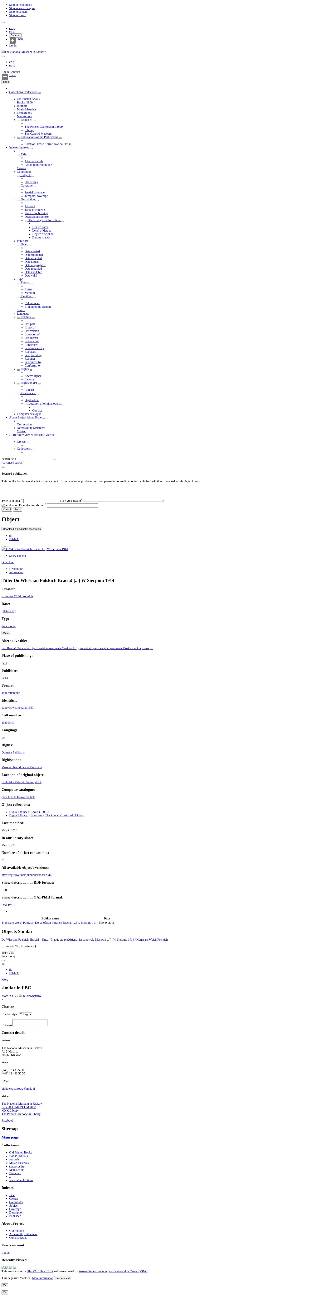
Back (6, 81)
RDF (5, 890)
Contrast (15, 35)
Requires (30, 358)
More (5, 979)
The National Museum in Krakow (22, 1103)
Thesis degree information (44, 220)
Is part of (30, 327)
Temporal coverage (36, 196)
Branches (26, 119)
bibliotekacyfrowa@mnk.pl (18, 1088)
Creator (21, 168)
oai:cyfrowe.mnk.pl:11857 (17, 707)
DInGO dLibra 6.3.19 (40, 1271)
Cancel (7, 509)
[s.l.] (4, 663)
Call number (32, 303)
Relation (26, 317)
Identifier (26, 296)
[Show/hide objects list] (39, 93)
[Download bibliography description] (3, 964)
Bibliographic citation (38, 306)
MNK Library (10, 1110)
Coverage (26, 185)
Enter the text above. (32, 505)
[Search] (54, 459)
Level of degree (41, 230)
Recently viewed (23, 434)
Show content (17, 555)
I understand (63, 1278)
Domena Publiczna (13, 752)
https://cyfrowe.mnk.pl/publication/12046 (26, 875)
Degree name (40, 227)
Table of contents (35, 209)
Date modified (33, 268)
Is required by (33, 362)
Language (23, 313)
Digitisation (32, 400)
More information (42, 1278)
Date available (33, 272)
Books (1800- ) (26, 102)
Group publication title (38, 164)
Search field (9, 458)
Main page (10, 1137)
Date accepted (33, 258)
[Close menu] (3, 56)
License (29, 379)
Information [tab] (16, 572)
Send (17, 509)
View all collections (21, 1180)
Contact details (18, 1237)
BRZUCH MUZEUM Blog (19, 1107)
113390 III (8, 722)
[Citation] (6, 546)
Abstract (30, 206)
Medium (30, 292)
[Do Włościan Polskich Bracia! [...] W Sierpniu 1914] (35, 549)
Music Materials (26, 109)
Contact (29, 389)
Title (23, 154)
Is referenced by (34, 348)
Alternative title (34, 161)
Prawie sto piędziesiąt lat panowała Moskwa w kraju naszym (116, 648)
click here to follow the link (18, 797)
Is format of (32, 341)
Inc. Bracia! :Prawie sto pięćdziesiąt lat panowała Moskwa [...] (39, 648)
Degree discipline (42, 234)
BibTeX (14, 539)
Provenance (28, 393)
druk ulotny (9, 626)
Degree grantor (41, 237)
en (11, 28)
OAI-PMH (8, 904)
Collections (16, 92)
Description (28, 199)
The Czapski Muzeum (38, 133)
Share (20, 39)
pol (3, 737)
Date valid (31, 275)
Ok (4, 1285)
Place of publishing (36, 213)
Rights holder (29, 382)
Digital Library (18, 811)
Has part (30, 324)
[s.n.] (5, 677)
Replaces (30, 351)
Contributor (24, 171)
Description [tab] (16, 568)
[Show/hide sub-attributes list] (18, 155)
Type (20, 279)
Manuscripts (24, 116)
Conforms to (32, 365)
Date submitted (34, 254)
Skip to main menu (20, 4)
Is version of (32, 334)
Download (8, 562)
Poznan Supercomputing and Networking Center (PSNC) (113, 1271)
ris (10, 535)
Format (25, 282)
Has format (31, 337)
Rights (24, 369)
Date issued (32, 261)
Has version (32, 331)
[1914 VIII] (9, 611)
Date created (32, 251)
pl (14, 28)
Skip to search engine (22, 8)
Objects (22, 441)
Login (13, 45)
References (31, 344)
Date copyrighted (35, 265)
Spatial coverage (35, 192)
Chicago (7, 1025)
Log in (6, 1252)
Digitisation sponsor (37, 216)
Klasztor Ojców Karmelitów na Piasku (48, 144)
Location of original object (44, 403)
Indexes (14, 147)
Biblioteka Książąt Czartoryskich (22, 782)
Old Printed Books (28, 99)
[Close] (3, 467)
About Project (18, 417)
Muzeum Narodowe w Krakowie (22, 767)
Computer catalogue (29, 414)
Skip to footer (17, 15)
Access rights (33, 376)
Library (29, 130)
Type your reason (71, 500)
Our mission (24, 424)
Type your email (12, 500)
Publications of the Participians (39, 137)
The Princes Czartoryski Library (44, 126)
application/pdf (11, 692)
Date (23, 244)
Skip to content (18, 11)
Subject (25, 175)
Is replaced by (33, 355)
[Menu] (3, 22)
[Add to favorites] (3, 546)
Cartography (24, 112)
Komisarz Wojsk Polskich (17, 596)
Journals (22, 106)
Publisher (22, 241)
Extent (28, 289)
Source (21, 310)
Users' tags (31, 182)
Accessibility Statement (31, 427)
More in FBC (10, 996)
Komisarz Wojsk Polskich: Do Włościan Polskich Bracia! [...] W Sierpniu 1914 (50, 922)
